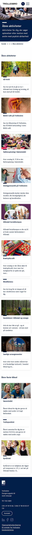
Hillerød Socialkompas (12, 222)
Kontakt (7, 513)
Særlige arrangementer (12, 354)
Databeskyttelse (8, 530)
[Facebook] (7, 519)
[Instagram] (11, 519)
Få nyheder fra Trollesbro (11, 528)
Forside (3, 44)
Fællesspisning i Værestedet (14, 152)
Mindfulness (8, 282)
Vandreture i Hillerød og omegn (15, 318)
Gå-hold (6, 79)
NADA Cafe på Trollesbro (13, 116)
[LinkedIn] (3, 519)
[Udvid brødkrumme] (10, 44)
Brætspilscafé (8, 258)
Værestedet (7, 401)
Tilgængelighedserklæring (11, 525)
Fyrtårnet (7, 458)
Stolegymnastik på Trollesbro (15, 186)
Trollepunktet (8, 422)
